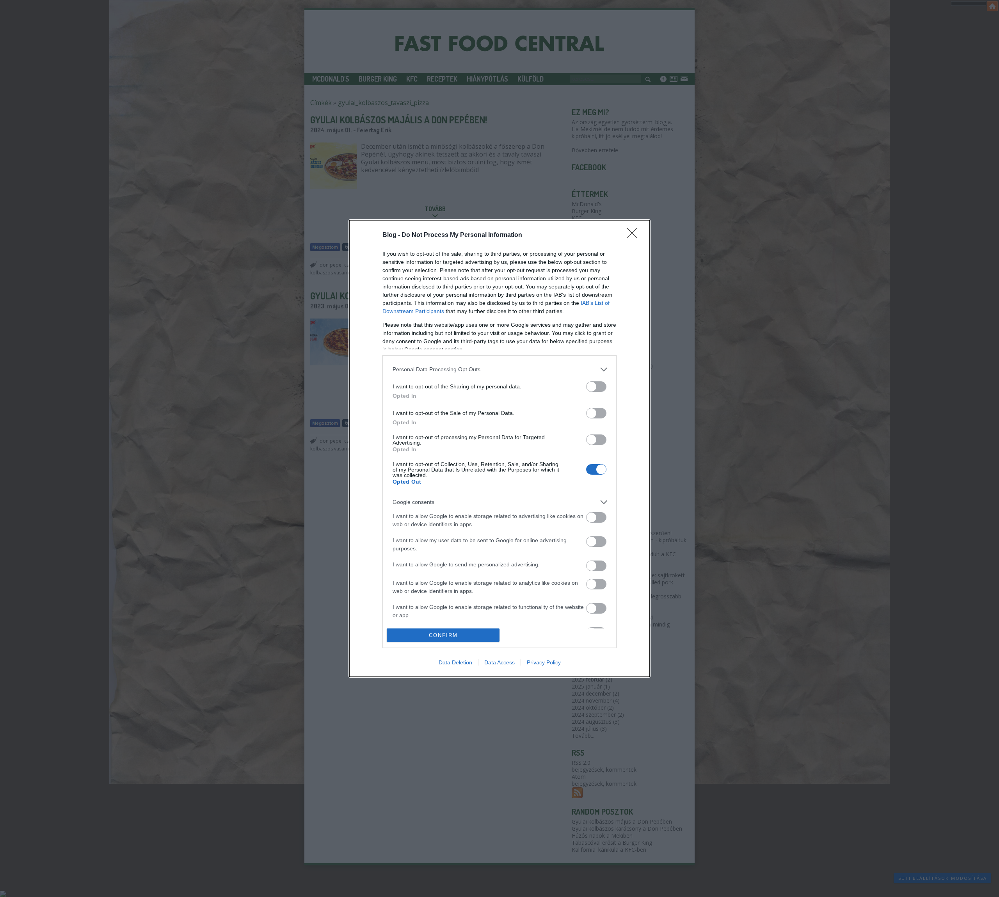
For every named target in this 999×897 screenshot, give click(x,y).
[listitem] (499, 369)
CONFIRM (443, 635)
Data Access (499, 662)
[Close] (634, 235)
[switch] (596, 386)
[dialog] (499, 448)
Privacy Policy (544, 662)
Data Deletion (455, 662)
